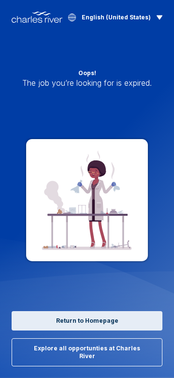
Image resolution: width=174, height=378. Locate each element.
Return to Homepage (87, 320)
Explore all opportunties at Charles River (87, 352)
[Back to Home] (37, 17)
